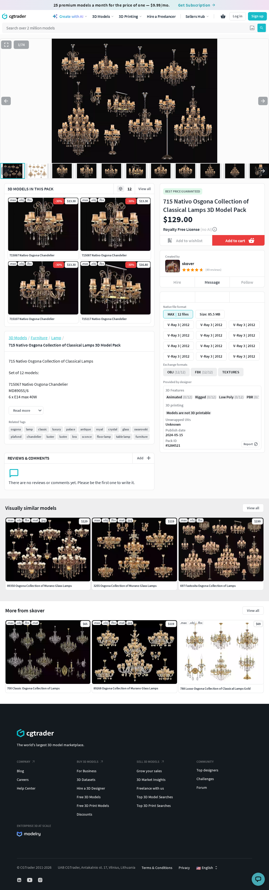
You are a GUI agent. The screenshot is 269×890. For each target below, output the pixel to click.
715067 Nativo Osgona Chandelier (31, 255)
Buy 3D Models (88, 762)
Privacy (184, 867)
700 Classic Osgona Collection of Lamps (33, 688)
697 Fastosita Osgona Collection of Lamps (208, 586)
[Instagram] (41, 880)
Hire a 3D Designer (91, 788)
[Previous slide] (6, 101)
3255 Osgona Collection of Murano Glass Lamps (125, 586)
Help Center (26, 788)
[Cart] (223, 16)
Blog (20, 771)
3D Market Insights (151, 779)
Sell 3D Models (148, 762)
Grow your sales (149, 771)
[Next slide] (263, 101)
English (204, 868)
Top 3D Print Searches (154, 805)
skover (188, 263)
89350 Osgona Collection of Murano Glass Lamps (39, 586)
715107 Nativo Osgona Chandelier (31, 319)
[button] (252, 28)
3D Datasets (86, 779)
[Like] (177, 297)
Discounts (84, 814)
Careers (23, 779)
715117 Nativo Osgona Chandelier (104, 319)
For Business (86, 771)
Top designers (207, 770)
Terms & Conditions (157, 867)
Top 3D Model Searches (155, 797)
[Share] (247, 297)
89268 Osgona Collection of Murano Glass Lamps (126, 688)
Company (23, 762)
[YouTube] (30, 880)
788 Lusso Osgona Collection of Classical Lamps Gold (215, 688)
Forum (201, 787)
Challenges (205, 778)
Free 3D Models (89, 797)
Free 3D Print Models (93, 805)
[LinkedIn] (20, 880)
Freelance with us (150, 788)
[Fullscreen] (6, 44)
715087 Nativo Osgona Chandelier (104, 255)
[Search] (261, 28)
